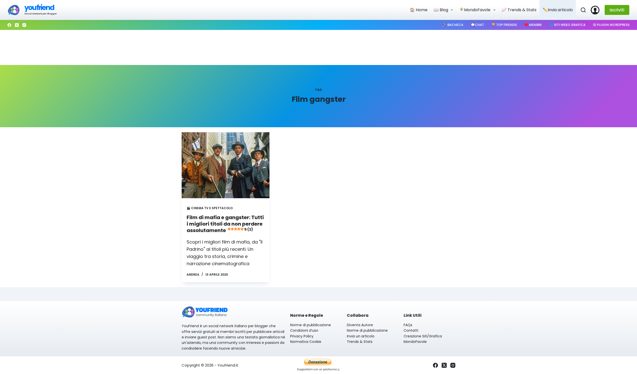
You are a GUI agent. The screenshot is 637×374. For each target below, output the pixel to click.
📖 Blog (441, 10)
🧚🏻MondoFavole (474, 10)
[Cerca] (583, 9)
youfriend (39, 7)
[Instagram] (24, 25)
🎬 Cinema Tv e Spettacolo (210, 208)
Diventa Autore (360, 324)
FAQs (408, 324)
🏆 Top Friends (504, 24)
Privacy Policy (302, 336)
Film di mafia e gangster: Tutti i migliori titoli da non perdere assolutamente (225, 224)
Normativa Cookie (305, 341)
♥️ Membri (533, 24)
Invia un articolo (360, 336)
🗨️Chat (477, 24)
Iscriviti (617, 10)
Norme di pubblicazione (310, 324)
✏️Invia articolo (558, 10)
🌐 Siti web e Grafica (567, 24)
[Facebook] (9, 25)
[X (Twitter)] (17, 25)
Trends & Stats (359, 341)
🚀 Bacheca (453, 24)
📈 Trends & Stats (519, 10)
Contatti (411, 330)
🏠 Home (418, 10)
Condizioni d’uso (304, 330)
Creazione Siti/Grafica (423, 336)
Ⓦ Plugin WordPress (611, 24)
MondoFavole (415, 341)
